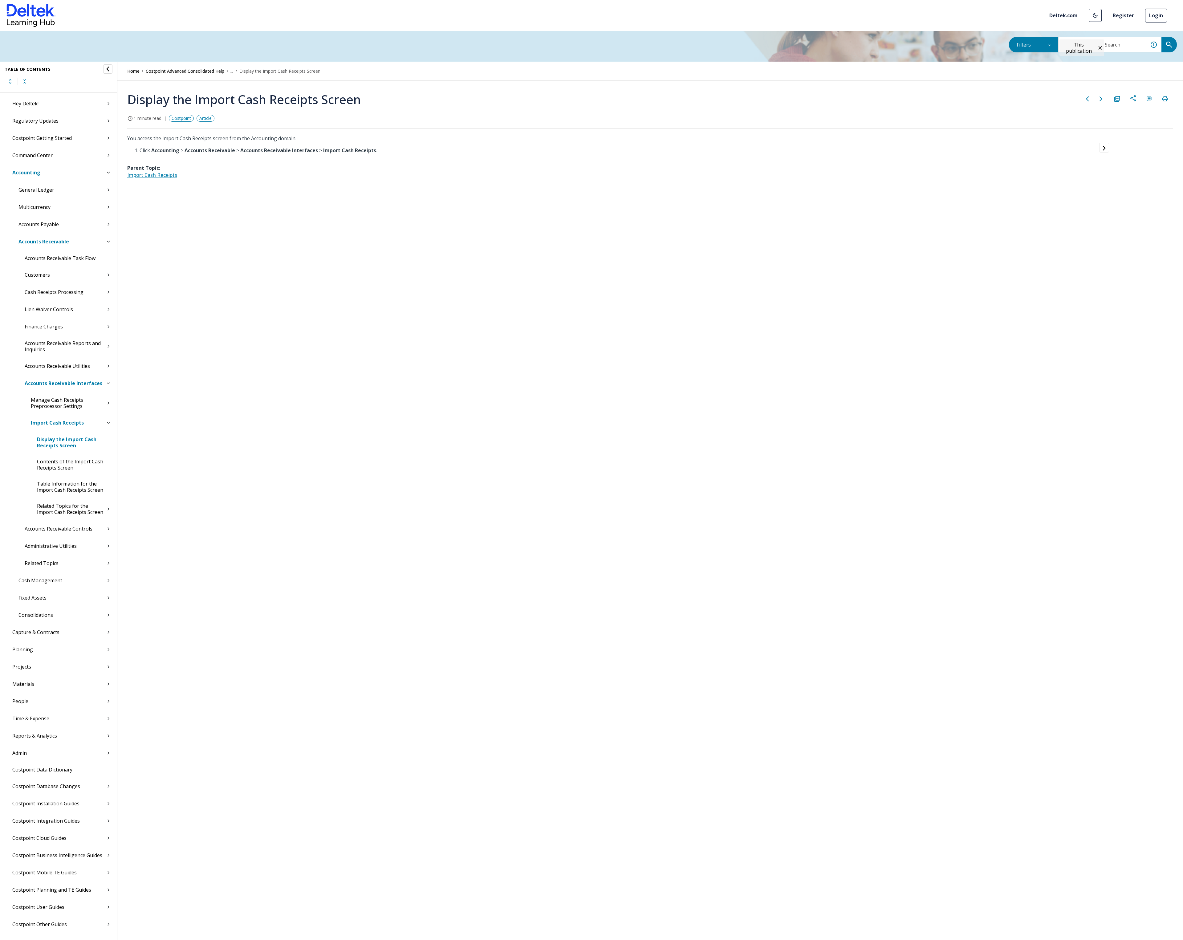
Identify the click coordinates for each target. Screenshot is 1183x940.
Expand (10, 81)
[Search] (1169, 44)
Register (1123, 15)
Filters (1024, 44)
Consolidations (35, 615)
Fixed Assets (32, 598)
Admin (19, 753)
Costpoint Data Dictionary (42, 770)
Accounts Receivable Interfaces (63, 383)
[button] (1095, 15)
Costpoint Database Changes (46, 786)
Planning (22, 649)
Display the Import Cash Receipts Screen (66, 442)
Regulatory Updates (35, 121)
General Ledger (36, 190)
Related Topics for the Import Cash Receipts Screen (70, 509)
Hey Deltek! (25, 103)
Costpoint (181, 118)
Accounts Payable (38, 224)
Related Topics (42, 563)
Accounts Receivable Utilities (57, 366)
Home (133, 71)
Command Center (32, 155)
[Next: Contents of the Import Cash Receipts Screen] (1101, 98)
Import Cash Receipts (57, 423)
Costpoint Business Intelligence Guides (57, 855)
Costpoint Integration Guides (46, 821)
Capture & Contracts (35, 632)
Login (1156, 15)
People (20, 701)
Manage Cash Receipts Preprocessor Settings (57, 403)
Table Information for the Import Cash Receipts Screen (70, 487)
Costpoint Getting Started (42, 138)
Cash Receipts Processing (54, 292)
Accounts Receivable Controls (58, 529)
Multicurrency (34, 207)
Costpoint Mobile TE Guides (44, 872)
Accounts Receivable (43, 241)
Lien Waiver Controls (49, 309)
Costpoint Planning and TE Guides (51, 890)
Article (205, 118)
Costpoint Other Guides (39, 924)
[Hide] (107, 69)
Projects (21, 667)
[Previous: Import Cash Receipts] (1087, 98)
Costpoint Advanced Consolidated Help (185, 71)
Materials (23, 684)
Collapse (25, 81)
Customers (37, 275)
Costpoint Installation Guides (45, 803)
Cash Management (40, 580)
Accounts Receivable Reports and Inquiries (63, 346)
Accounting (26, 172)
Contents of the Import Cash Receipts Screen (70, 464)
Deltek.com (1063, 15)
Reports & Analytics (34, 736)
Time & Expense (30, 718)
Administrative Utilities (51, 546)
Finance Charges (44, 327)
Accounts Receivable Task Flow (60, 258)
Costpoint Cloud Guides (39, 838)
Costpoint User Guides (38, 907)
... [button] (231, 71)
